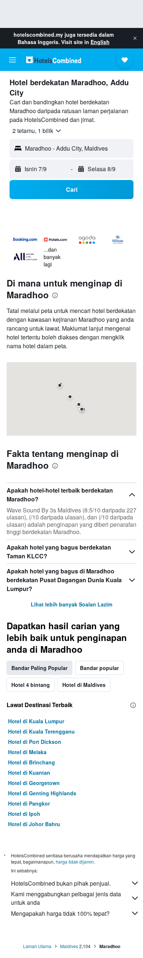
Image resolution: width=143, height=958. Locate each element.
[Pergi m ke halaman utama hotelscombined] (53, 59)
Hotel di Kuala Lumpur (36, 721)
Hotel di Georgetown (34, 782)
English (100, 42)
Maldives (69, 946)
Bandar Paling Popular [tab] (39, 667)
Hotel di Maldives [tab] (84, 684)
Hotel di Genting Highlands (42, 793)
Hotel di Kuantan (29, 772)
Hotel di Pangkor (29, 803)
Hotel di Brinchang (31, 762)
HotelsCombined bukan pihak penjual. (61, 883)
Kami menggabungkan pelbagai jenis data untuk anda (66, 898)
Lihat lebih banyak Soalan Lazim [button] (71, 604)
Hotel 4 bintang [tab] (30, 684)
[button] (135, 38)
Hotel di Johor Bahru (34, 824)
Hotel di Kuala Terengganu (41, 731)
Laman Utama (37, 946)
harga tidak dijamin (75, 861)
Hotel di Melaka (27, 752)
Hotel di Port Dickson (34, 741)
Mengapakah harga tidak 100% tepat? (60, 913)
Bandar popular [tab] (99, 667)
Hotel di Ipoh (24, 813)
